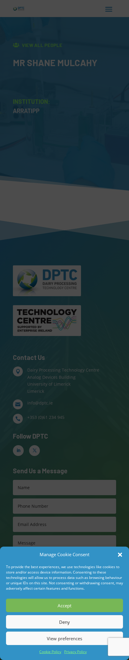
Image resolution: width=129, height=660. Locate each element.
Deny (64, 622)
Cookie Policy (50, 651)
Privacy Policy (75, 651)
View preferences (64, 638)
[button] (120, 555)
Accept (64, 606)
